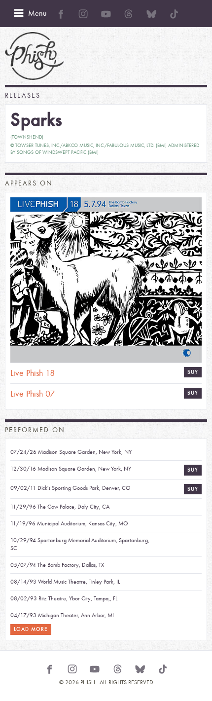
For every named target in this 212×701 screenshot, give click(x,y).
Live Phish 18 (32, 373)
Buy (192, 393)
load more (31, 629)
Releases (22, 95)
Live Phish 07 (32, 394)
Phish (34, 56)
